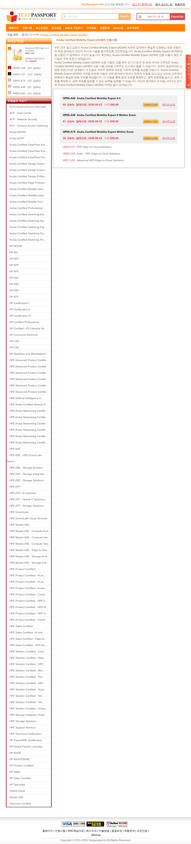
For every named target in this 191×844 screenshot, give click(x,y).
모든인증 (142, 830)
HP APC (14, 258)
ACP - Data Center (21, 112)
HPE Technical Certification (25, 733)
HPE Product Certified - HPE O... (29, 613)
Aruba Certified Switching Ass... (28, 214)
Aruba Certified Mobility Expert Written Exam (98, 131)
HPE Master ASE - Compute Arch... (30, 531)
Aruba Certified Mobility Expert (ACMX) (64, 34)
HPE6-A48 (27, 87)
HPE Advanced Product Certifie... (29, 360)
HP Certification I (19, 303)
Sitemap (96, 834)
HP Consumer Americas (24, 334)
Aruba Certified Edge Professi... (28, 182)
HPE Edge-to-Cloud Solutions (87, 146)
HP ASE (14, 284)
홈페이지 (14, 27)
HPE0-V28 (27, 68)
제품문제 (180, 4)
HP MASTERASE (20, 759)
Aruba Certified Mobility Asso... (28, 189)
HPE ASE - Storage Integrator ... (28, 474)
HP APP (14, 265)
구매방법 (91, 27)
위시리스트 (168, 104)
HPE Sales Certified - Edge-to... (28, 638)
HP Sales (15, 771)
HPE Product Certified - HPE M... (29, 607)
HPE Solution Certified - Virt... (27, 695)
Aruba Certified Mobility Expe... (28, 195)
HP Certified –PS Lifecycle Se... (28, 328)
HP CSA (14, 341)
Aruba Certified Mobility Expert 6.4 (91, 98)
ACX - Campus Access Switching (29, 125)
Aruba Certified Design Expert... (28, 170)
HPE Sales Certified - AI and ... (28, 632)
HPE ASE (15, 448)
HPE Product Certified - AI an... (28, 575)
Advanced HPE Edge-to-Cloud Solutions (93, 160)
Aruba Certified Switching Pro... (28, 233)
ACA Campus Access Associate (28, 106)
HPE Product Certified (22, 569)
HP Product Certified (22, 765)
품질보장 (117, 830)
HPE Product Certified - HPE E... (29, 600)
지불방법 (104, 830)
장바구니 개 (155, 16)
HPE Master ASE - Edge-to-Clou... (30, 550)
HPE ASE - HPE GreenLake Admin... (24, 458)
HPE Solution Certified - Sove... (28, 689)
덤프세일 (56, 27)
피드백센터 (133, 27)
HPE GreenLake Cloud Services (28, 518)
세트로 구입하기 (74, 27)
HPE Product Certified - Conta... (28, 594)
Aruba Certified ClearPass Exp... (29, 150)
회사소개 (91, 830)
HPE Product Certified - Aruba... (28, 588)
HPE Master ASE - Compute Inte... (30, 537)
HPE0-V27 (27, 74)
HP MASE (15, 752)
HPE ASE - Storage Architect (26, 467)
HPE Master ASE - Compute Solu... (30, 543)
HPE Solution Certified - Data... (28, 657)
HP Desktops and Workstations (28, 353)
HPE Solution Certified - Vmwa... (29, 708)
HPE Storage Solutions (23, 721)
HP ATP (14, 296)
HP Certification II (20, 309)
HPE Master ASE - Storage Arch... (29, 556)
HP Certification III (20, 315)
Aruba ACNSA (18, 131)
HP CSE (14, 347)
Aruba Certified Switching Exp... (28, 227)
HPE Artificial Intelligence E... (26, 398)
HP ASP (14, 290)
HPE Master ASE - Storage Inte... (29, 562)
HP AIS (14, 252)
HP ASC (14, 277)
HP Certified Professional (24, 322)
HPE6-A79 (27, 80)
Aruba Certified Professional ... (28, 208)
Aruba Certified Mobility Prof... (27, 201)
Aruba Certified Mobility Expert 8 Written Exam (99, 115)
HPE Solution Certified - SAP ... (28, 683)
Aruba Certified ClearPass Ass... (28, 144)
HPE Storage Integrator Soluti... (28, 714)
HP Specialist (17, 784)
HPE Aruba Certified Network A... (29, 404)
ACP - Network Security (23, 119)
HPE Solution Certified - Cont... (28, 651)
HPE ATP (15, 486)
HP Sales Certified (20, 778)
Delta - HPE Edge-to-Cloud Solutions (91, 153)
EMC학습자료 (76, 830)
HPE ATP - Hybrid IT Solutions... (28, 499)
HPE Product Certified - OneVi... (28, 619)
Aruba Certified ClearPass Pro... (28, 157)
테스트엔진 (42, 27)
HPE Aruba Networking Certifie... (29, 410)
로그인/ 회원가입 (142, 4)
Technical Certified (20, 803)
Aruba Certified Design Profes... (28, 176)
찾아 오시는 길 (163, 4)
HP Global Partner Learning (26, 746)
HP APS (14, 271)
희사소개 (118, 27)
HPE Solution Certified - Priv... (27, 676)
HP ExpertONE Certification (26, 740)
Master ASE (16, 797)
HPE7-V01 (30, 53)
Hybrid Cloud (17, 790)
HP (37, 34)
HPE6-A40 (27, 93)
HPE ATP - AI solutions (23, 493)
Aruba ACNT (17, 138)
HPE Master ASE (19, 524)
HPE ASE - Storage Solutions (27, 480)
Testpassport (32, 17)
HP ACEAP (16, 246)
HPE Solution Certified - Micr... (27, 670)
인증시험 (27, 27)
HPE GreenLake (19, 512)
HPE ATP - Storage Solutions (26, 505)
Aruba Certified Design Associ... (28, 163)
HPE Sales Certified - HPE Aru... (28, 645)
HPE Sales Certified (21, 626)
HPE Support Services (23, 727)
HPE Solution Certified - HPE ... (28, 664)
